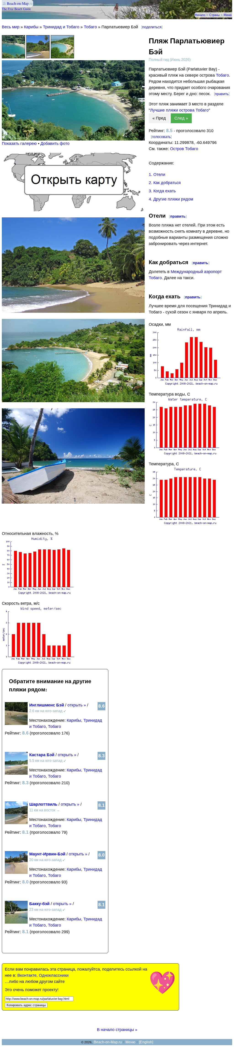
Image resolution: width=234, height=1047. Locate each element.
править (222, 94)
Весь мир (10, 27)
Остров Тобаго (184, 148)
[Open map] (73, 210)
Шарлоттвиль (43, 804)
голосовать (161, 137)
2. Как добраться (165, 182)
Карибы (31, 27)
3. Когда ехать (162, 191)
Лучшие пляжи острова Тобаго (179, 110)
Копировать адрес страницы (26, 1005)
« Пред (159, 118)
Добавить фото (54, 143)
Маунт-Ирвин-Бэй (47, 854)
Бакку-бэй (39, 903)
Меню (228, 15)
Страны (214, 15)
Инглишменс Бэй (46, 705)
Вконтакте (27, 975)
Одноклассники (54, 975)
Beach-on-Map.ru (108, 1042)
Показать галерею (19, 143)
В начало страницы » (117, 1029)
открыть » (76, 705)
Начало (200, 15)
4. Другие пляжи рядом (171, 199)
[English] (146, 1042)
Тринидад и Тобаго (61, 27)
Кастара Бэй (41, 755)
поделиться (152, 27)
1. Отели (157, 174)
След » (181, 118)
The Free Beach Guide (16, 9)
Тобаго (90, 27)
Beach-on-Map (18, 3)
